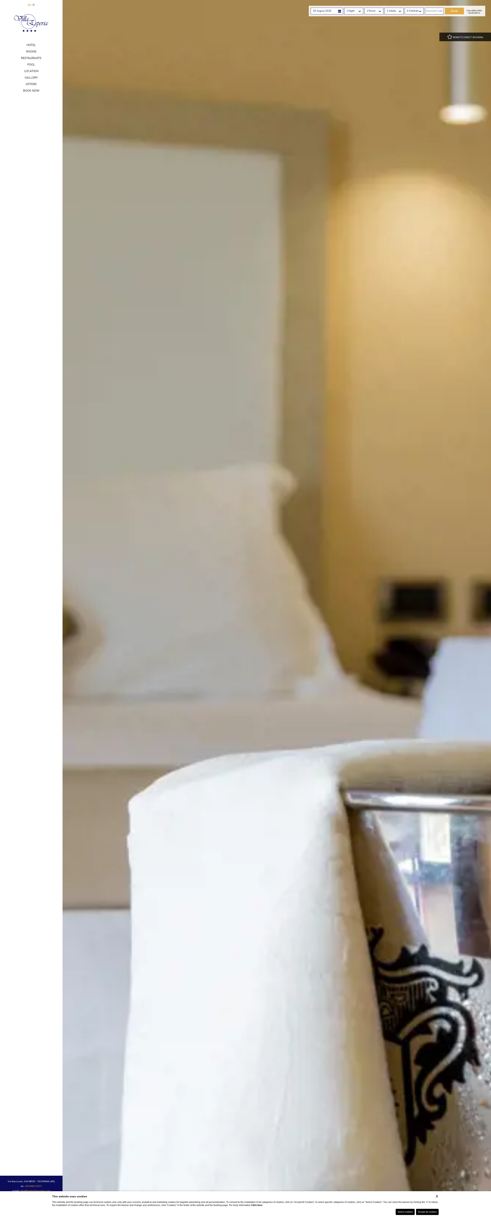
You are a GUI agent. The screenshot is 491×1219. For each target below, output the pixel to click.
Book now (31, 91)
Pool (31, 65)
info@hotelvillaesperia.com (35, 1190)
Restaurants (31, 58)
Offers (31, 84)
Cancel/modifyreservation (474, 11)
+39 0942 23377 (33, 1186)
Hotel (31, 45)
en (29, 5)
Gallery (31, 78)
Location (31, 71)
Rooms (31, 51)
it (34, 5)
